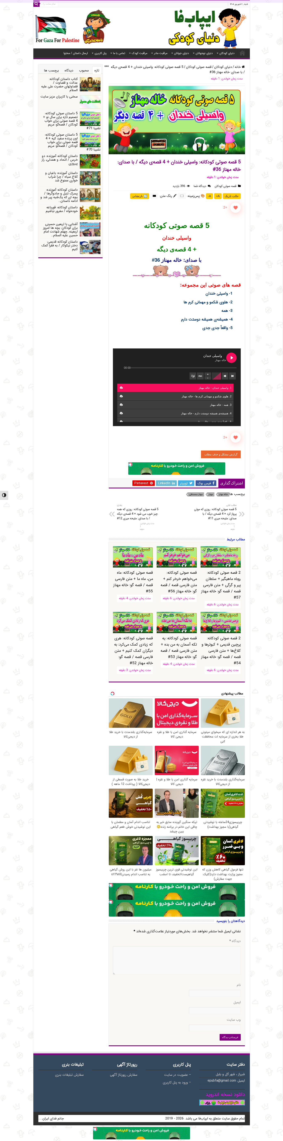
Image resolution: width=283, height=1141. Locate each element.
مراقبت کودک (139, 53)
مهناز (211, 494)
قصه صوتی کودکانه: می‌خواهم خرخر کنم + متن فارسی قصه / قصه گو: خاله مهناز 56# (179, 582)
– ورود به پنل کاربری (177, 1082)
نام (239, 985)
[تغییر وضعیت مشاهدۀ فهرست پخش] (193, 376)
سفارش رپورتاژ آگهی (123, 1075)
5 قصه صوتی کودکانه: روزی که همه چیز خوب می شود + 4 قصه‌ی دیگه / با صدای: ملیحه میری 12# (137, 512)
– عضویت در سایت (177, 1075)
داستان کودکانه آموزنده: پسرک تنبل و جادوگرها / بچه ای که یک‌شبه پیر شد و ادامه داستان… (59, 195)
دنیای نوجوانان (204, 53)
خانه (242, 52)
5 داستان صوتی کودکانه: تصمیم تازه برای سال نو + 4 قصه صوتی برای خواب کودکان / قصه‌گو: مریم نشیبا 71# (71, 121)
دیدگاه (235, 941)
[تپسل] (130, 464)
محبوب (84, 70)
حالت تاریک (232, 196)
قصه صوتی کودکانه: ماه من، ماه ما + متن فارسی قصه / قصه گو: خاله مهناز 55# (133, 582)
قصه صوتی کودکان (199, 67)
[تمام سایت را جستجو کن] (36, 4)
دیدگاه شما (200, 186)
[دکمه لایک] (235, 207)
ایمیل (237, 1002)
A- (209, 196)
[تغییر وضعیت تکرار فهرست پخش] (200, 376)
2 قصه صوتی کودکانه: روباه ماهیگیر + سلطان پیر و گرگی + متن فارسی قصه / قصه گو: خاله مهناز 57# (221, 585)
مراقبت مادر (160, 53)
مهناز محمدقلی (196, 494)
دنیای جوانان (181, 53)
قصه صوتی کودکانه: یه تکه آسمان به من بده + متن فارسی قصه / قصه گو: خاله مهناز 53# (179, 647)
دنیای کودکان (227, 53)
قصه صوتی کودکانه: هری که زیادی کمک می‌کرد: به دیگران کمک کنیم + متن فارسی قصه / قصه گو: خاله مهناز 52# (133, 650)
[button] (121, 388)
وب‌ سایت (234, 1020)
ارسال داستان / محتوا (76, 53)
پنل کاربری (100, 53)
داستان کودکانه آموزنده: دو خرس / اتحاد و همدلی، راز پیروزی (60, 159)
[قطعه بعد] (225, 376)
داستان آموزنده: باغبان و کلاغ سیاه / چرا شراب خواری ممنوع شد (61, 176)
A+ (218, 196)
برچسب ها (51, 70)
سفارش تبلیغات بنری (69, 1075)
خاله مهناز (223, 494)
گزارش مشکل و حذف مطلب (220, 454)
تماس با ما (119, 53)
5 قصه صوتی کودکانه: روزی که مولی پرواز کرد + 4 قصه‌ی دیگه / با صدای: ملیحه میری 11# (215, 512)
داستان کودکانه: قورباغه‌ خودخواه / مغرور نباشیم (62, 209)
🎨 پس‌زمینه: (196, 196)
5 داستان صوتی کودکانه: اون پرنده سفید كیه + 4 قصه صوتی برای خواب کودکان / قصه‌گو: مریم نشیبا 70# (72, 142)
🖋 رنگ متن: (168, 196)
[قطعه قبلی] (232, 376)
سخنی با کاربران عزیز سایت (59, 96)
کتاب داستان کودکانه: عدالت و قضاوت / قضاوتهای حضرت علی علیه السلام (59, 84)
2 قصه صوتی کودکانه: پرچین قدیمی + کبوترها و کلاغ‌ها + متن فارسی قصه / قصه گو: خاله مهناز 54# (221, 650)
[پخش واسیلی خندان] (231, 358)
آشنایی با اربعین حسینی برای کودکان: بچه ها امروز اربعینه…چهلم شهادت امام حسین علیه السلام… (60, 230)
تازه (96, 70)
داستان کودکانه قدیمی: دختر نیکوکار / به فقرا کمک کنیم (59, 245)
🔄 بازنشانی (139, 196)
